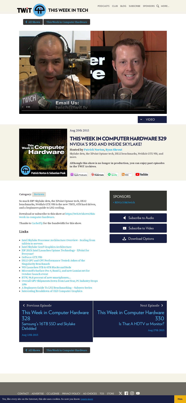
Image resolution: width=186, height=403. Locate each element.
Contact (23, 393)
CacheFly (37, 223)
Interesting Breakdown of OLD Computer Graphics (52, 291)
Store (110, 393)
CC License (53, 393)
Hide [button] (180, 399)
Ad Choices (90, 393)
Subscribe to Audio (141, 218)
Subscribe (134, 6)
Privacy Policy (71, 393)
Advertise (38, 393)
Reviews (39, 194)
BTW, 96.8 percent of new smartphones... (46, 277)
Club (115, 6)
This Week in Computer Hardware (66, 22)
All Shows (34, 22)
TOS (102, 393)
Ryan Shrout (113, 150)
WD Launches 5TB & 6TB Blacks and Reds (46, 267)
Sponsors (149, 6)
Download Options (141, 238)
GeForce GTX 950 (32, 257)
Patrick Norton (94, 150)
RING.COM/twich (125, 202)
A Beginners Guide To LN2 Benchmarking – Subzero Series (57, 287)
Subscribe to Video (141, 228)
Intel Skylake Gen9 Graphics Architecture (46, 247)
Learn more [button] (87, 399)
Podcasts (103, 6)
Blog (123, 6)
